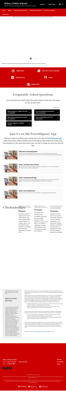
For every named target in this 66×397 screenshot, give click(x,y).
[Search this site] (62, 4)
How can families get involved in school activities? (45, 112)
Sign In (58, 364)
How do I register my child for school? (15, 124)
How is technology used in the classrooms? (44, 118)
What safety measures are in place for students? (17, 118)
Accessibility (60, 361)
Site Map (59, 359)
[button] (43, 4)
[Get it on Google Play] (33, 386)
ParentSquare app (54, 138)
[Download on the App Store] (43, 386)
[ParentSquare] (22, 387)
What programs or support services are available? (17, 112)
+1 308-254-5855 (11, 363)
